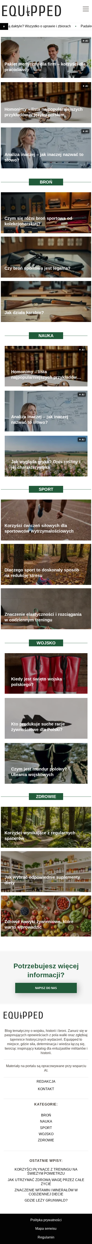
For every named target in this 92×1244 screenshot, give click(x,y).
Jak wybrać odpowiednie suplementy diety (42, 880)
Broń (46, 182)
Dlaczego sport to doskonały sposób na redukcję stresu (41, 573)
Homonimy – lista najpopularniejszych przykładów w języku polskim (43, 112)
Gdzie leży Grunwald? (46, 1200)
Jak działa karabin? (24, 312)
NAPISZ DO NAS (46, 988)
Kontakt (46, 1089)
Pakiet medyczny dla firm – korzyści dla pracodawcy (45, 67)
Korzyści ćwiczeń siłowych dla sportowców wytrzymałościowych (39, 528)
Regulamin (46, 1237)
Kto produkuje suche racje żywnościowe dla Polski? (38, 727)
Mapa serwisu (45, 1228)
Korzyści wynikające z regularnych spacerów (39, 836)
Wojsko (46, 643)
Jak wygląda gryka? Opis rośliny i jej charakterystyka (45, 464)
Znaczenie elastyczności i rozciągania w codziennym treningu (43, 617)
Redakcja (46, 1081)
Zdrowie (46, 796)
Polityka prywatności (46, 1220)
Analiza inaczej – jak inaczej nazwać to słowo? (43, 157)
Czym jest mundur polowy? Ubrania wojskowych (39, 772)
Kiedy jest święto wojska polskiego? (36, 682)
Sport (46, 489)
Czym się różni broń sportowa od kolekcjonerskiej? (38, 221)
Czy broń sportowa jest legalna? (37, 268)
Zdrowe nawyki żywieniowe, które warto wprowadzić (38, 924)
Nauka (46, 335)
